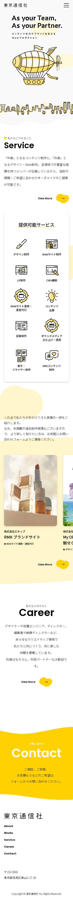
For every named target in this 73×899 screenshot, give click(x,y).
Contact (10, 853)
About (8, 826)
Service (9, 840)
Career (9, 847)
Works (8, 833)
